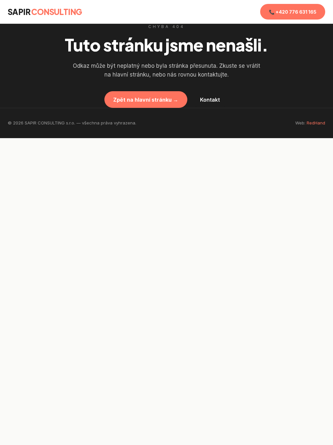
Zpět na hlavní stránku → (145, 99)
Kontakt (210, 99)
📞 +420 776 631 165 (292, 12)
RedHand (316, 122)
